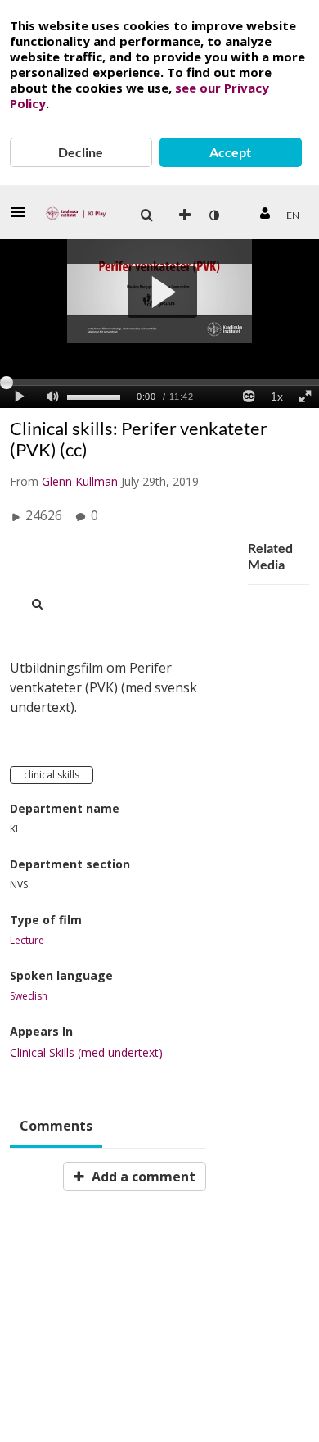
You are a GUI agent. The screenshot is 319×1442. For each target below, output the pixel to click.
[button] (23, 212)
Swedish (28, 996)
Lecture (27, 940)
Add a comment (141, 1177)
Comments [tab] (56, 1126)
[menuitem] (146, 215)
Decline (80, 152)
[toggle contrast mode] (213, 215)
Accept (230, 152)
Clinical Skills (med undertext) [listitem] (86, 1052)
